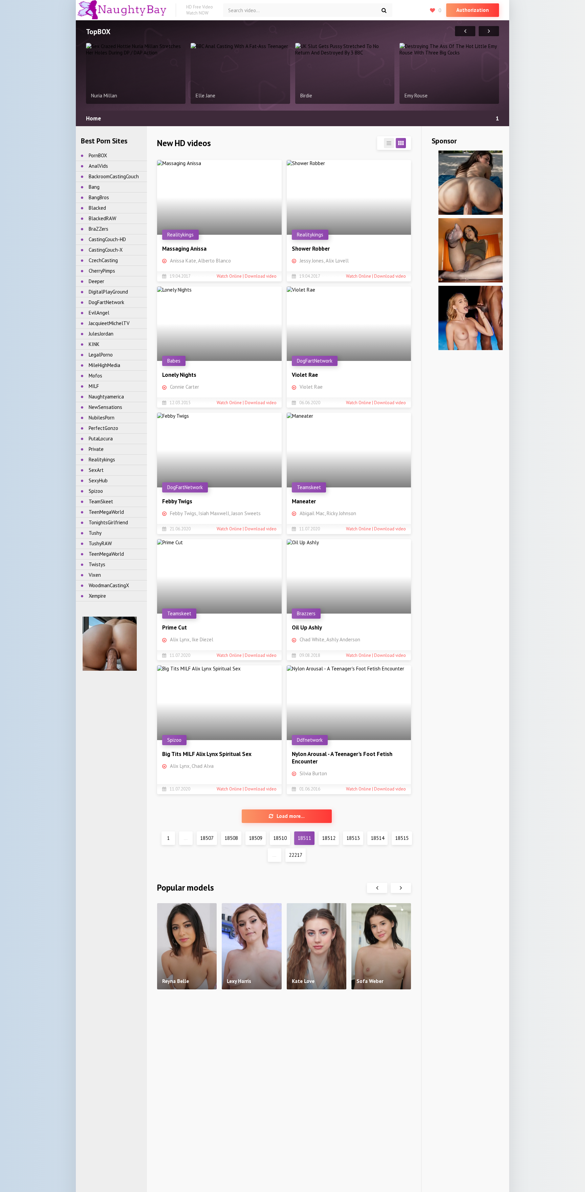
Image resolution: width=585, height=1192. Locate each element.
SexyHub (98, 480)
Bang (94, 187)
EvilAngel (99, 313)
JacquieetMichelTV (109, 323)
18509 (255, 838)
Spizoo (96, 491)
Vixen (95, 575)
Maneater (304, 501)
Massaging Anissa (184, 248)
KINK (94, 344)
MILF (94, 386)
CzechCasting (103, 260)
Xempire (97, 596)
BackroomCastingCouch (114, 176)
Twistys (97, 564)
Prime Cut (174, 627)
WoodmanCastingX (109, 585)
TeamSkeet (101, 501)
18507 (207, 838)
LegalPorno (101, 354)
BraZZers (98, 229)
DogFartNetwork (106, 302)
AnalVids (98, 166)
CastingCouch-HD (107, 239)
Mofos (95, 375)
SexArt (96, 470)
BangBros (99, 197)
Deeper (96, 281)
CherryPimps (102, 271)
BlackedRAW (102, 218)
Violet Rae (305, 375)
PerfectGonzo (103, 428)
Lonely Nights (179, 375)
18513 (353, 838)
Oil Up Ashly (307, 627)
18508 (231, 838)
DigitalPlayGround (108, 292)
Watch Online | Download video (247, 276)
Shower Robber (311, 248)
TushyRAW (100, 543)
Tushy (95, 533)
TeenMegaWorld (106, 512)
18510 (280, 838)
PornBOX (98, 155)
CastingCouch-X (106, 250)
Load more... (291, 816)
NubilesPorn (101, 417)
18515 (402, 838)
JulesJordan (101, 333)
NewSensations (105, 407)
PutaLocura (101, 438)
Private (96, 449)
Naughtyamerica (106, 396)
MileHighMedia (104, 365)
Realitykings (102, 459)
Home (93, 118)
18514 (377, 838)
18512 (328, 838)
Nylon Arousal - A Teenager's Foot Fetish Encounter (342, 757)
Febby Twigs (177, 501)
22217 (295, 855)
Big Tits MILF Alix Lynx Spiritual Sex (207, 754)
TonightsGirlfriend (108, 522)
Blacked (97, 208)
